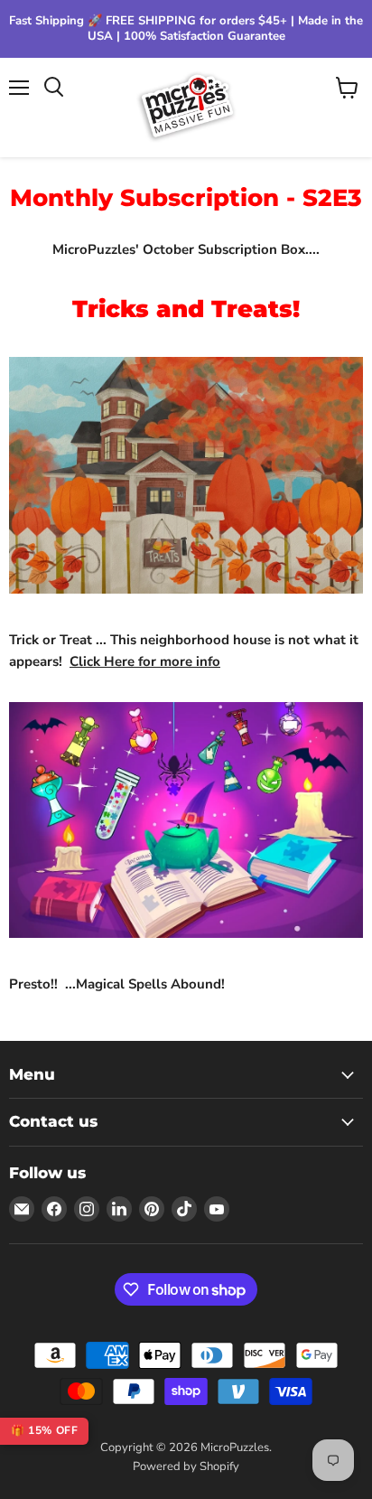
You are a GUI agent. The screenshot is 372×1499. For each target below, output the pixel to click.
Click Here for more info (145, 661)
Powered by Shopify (186, 1466)
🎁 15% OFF (44, 1430)
